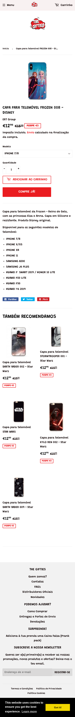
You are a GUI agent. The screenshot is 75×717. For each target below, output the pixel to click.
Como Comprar (37, 611)
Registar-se (62, 672)
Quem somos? (37, 576)
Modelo (7, 147)
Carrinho (66, 5)
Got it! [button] (58, 707)
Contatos (38, 581)
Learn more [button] (29, 711)
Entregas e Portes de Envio (38, 616)
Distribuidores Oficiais (37, 592)
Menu (10, 5)
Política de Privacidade (49, 689)
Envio (30, 132)
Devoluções (37, 621)
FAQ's (37, 587)
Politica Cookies (36, 693)
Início (6, 49)
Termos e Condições (22, 689)
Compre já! (26, 191)
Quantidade (9, 163)
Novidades (37, 597)
